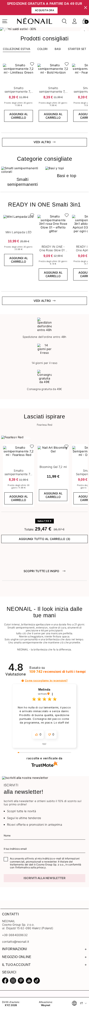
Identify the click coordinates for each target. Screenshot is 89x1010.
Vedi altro (42, 300)
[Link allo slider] (44, 29)
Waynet (45, 1005)
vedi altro (42, 142)
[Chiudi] (85, 7)
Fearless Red (44, 424)
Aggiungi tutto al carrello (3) (44, 539)
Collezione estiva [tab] (16, 49)
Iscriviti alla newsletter (44, 878)
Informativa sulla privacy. (31, 867)
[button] (84, 21)
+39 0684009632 (15, 935)
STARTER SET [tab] (77, 49)
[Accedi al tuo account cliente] (74, 21)
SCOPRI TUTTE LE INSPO (41, 571)
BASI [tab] (58, 49)
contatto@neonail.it (15, 941)
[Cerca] (64, 21)
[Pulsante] (31, 65)
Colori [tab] (42, 49)
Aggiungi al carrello (18, 115)
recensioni (57, 672)
